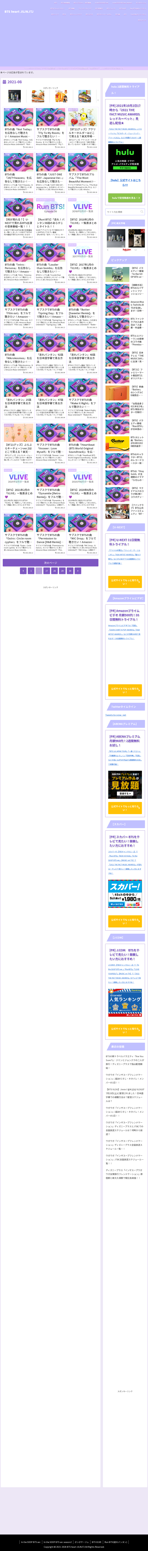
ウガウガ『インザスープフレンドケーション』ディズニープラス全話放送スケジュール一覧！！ (124, 1144)
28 (54, 570)
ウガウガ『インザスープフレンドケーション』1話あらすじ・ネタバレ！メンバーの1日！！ (125, 1111)
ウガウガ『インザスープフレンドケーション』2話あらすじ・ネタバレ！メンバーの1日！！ (125, 1078)
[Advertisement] (74, 45)
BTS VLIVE (96, 1542)
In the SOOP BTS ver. (31, 1542)
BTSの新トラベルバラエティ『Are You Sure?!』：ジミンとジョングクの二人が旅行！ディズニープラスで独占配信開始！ (125, 1062)
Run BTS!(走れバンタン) (115, 1542)
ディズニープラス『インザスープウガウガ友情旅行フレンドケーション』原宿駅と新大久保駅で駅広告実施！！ (124, 1174)
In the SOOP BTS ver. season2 (58, 1542)
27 (47, 570)
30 (70, 570)
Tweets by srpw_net (115, 714)
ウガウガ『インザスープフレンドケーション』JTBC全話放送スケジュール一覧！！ (125, 1159)
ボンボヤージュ (82, 1542)
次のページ (50, 563)
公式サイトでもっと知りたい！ (125, 581)
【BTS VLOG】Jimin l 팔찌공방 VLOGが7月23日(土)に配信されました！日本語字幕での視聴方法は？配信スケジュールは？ (125, 1095)
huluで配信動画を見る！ (125, 198)
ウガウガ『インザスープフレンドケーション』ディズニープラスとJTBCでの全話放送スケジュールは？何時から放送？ (124, 1128)
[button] (142, 211)
